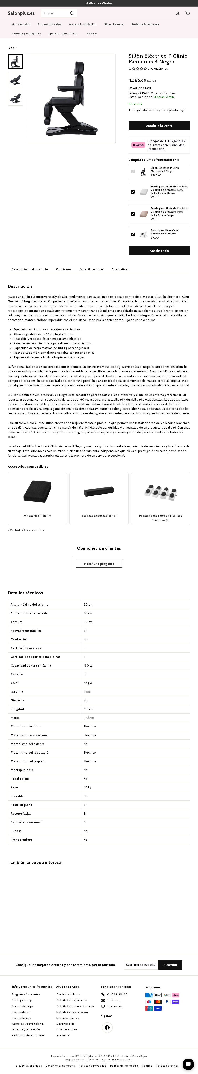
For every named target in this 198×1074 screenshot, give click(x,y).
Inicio (11, 47)
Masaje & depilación (82, 24)
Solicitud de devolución (72, 1012)
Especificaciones (91, 269)
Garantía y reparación (26, 1029)
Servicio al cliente (68, 994)
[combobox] (59, 13)
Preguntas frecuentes (26, 994)
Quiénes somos (67, 1029)
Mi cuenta (62, 1035)
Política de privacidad (92, 1065)
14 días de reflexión (99, 3)
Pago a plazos (21, 1012)
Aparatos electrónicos (64, 33)
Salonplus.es (21, 13)
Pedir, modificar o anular (28, 1035)
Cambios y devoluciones (28, 1023)
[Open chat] (188, 1064)
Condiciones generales (60, 1065)
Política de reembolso (124, 1065)
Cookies (147, 1065)
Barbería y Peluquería (26, 33)
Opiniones (63, 269)
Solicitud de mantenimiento (75, 1006)
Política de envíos (167, 1065)
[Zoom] (70, 98)
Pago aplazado (21, 1018)
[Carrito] (188, 13)
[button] (138, 68)
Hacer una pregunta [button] (99, 564)
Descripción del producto (29, 269)
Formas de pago (22, 1006)
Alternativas (120, 269)
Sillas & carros (114, 24)
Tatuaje (91, 33)
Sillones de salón (49, 24)
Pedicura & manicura (145, 24)
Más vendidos (21, 24)
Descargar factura (67, 1018)
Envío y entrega (22, 1000)
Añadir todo (159, 251)
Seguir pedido (65, 1023)
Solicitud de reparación (71, 1000)
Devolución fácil (140, 88)
